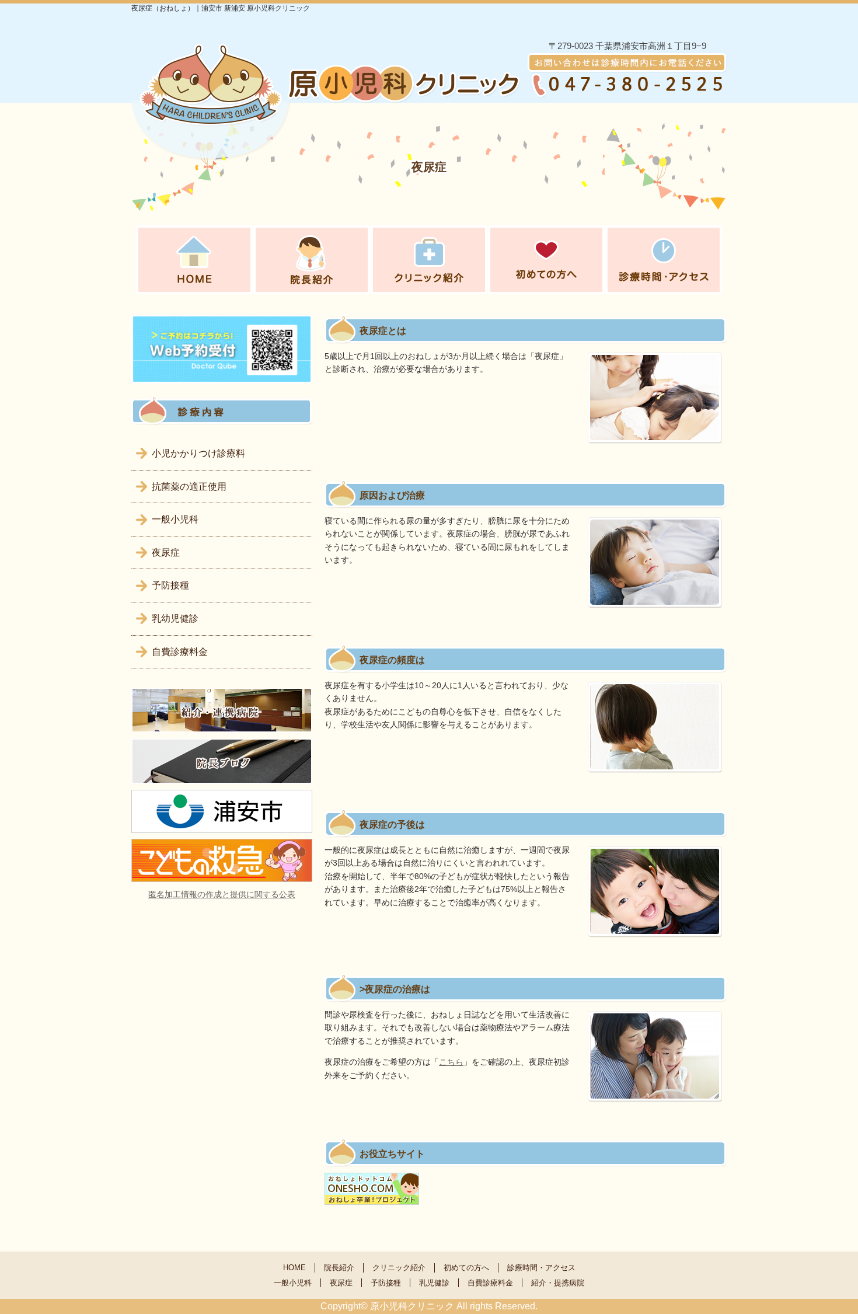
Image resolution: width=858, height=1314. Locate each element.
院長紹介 (339, 1267)
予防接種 (170, 585)
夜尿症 (166, 552)
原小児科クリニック (412, 1306)
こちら (451, 1061)
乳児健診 (434, 1282)
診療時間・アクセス (541, 1267)
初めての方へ (466, 1267)
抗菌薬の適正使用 (189, 487)
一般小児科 (175, 519)
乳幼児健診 (175, 618)
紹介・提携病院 (557, 1282)
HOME (294, 1267)
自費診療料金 (180, 652)
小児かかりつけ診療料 (198, 453)
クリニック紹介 (398, 1267)
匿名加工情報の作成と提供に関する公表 (221, 894)
